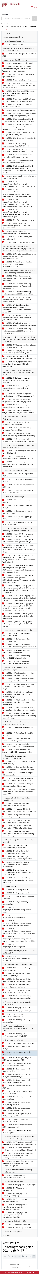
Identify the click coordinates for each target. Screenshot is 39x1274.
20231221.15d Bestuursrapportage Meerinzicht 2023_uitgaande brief (16, 657)
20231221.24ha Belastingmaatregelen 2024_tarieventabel (17, 1092)
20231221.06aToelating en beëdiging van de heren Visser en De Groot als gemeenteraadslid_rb (18, 264)
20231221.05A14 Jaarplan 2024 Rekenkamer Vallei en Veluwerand (19, 177)
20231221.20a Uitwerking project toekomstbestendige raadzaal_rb (15, 852)
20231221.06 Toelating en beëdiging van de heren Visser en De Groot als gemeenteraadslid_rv (19, 256)
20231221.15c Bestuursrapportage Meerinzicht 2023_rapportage (16, 651)
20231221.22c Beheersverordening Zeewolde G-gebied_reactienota (16, 986)
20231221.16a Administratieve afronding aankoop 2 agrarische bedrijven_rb (18, 680)
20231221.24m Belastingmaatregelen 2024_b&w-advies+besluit (17, 1126)
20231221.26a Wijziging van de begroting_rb (14, 1189)
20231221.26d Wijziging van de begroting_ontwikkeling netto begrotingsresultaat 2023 (14, 1207)
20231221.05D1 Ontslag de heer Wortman (20, 242)
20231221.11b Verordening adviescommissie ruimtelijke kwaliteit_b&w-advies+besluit (17, 464)
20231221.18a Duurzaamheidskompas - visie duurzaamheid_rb (18, 774)
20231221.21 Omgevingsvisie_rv (16, 890)
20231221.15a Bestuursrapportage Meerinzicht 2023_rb (16, 640)
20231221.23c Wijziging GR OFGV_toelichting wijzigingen (13, 1015)
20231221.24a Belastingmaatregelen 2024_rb (16, 1048)
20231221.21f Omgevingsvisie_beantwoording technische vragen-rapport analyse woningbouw (17, 923)
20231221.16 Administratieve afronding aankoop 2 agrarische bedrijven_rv (18, 674)
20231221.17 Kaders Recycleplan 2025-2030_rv (17, 728)
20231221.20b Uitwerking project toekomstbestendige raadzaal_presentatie (17, 857)
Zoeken (3, 15)
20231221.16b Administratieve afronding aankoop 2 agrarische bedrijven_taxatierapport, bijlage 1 (19, 686)
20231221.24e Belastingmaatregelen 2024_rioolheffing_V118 (16, 1070)
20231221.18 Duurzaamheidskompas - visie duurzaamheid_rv (19, 762)
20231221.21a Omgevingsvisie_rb (17, 893)
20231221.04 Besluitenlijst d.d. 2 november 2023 (19, 55)
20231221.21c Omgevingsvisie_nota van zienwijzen (18, 897)
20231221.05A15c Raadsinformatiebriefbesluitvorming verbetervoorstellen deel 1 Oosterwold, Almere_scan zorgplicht (16, 213)
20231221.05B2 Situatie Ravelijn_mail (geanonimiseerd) (17, 238)
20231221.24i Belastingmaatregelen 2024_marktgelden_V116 (16, 1103)
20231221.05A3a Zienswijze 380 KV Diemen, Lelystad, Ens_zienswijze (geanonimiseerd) (19, 100)
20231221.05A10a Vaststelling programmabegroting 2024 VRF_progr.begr (17, 150)
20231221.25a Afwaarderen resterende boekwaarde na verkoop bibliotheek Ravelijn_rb (19, 1149)
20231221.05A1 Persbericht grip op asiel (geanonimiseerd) (18, 75)
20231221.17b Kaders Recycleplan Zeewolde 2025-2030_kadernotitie (16, 740)
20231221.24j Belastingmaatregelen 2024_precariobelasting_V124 (16, 1109)
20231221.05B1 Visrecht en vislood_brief (19, 220)
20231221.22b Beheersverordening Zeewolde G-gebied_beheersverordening (16, 980)
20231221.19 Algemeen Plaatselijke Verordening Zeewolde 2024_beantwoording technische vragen (18, 833)
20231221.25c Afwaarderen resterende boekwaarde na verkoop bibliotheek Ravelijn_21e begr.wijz (17, 1163)
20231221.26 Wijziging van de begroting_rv (20, 1185)
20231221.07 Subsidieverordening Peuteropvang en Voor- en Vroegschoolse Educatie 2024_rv (17, 278)
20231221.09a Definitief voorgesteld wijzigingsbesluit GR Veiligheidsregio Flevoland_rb (16, 388)
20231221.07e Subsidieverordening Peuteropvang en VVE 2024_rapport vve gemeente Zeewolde (16, 317)
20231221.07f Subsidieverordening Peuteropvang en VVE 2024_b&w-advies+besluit (19, 324)
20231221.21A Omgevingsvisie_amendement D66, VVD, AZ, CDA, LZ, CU (18, 958)
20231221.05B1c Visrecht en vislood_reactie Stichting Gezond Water (16, 232)
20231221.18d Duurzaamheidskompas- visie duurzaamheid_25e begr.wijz (17, 785)
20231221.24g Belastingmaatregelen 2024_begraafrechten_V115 (16, 1081)
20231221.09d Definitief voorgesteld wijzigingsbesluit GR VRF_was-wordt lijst (16, 406)
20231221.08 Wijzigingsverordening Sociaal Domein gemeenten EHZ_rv (19, 346)
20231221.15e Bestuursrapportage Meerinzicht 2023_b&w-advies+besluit (16, 662)
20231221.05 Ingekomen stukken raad (19, 63)
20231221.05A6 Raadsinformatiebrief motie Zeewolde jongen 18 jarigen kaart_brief (19, 114)
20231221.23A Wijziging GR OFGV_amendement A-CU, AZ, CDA (14, 1035)
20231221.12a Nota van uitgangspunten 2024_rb (18, 480)
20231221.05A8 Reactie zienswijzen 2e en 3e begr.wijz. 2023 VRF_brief (18, 133)
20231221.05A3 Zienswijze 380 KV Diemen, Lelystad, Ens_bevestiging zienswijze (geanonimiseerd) (18, 93)
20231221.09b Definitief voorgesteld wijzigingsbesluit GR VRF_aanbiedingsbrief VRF (18, 395)
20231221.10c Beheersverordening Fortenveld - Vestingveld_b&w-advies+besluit (18, 440)
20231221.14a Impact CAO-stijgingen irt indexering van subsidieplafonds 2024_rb (18, 540)
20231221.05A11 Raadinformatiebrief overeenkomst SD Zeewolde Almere (17, 156)
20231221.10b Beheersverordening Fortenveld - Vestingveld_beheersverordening (18, 434)
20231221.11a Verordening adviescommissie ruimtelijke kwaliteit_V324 (17, 457)
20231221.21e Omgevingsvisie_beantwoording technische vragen (17, 909)
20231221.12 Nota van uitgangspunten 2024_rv (17, 475)
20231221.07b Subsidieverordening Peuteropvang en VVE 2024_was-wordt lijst (17, 293)
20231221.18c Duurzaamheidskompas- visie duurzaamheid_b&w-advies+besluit (17, 779)
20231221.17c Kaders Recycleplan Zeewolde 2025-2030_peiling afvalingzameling (18, 745)
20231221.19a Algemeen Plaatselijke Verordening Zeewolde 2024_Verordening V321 (19, 810)
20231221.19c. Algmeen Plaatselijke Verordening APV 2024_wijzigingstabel (16, 821)
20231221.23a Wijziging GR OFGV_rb (18, 1011)
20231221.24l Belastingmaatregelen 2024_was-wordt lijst (16, 1120)
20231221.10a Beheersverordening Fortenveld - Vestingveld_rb (16, 429)
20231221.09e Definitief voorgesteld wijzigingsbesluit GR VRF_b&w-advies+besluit (18, 411)
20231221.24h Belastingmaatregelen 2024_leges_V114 (17, 1087)
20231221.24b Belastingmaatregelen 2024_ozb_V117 (17, 1053)
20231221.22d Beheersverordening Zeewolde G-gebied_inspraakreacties (16, 991)
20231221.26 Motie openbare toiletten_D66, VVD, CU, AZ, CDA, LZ (14, 1176)
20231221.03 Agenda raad (14, 44)
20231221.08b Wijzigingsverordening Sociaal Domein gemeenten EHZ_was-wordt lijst (19, 357)
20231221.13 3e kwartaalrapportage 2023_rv (16, 501)
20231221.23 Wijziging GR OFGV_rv (17, 1008)
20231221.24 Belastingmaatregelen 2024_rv (20, 1043)
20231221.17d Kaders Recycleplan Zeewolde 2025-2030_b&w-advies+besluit (17, 751)
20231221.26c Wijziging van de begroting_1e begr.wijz (14, 1200)
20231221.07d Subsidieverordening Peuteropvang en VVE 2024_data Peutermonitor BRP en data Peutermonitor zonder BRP (17, 308)
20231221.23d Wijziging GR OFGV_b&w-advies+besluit (17, 1021)
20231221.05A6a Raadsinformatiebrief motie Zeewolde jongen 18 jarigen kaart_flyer (18, 120)
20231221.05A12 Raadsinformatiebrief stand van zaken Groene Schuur (17, 161)
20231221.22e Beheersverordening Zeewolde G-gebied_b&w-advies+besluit (16, 997)
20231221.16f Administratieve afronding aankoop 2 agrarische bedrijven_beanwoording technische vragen (19, 715)
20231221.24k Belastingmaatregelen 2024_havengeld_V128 (16, 1115)
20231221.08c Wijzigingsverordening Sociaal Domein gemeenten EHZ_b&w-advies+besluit (17, 364)
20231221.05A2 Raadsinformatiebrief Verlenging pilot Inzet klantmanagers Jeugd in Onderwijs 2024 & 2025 (18, 85)
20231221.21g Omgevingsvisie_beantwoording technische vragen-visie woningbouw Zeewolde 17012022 (18, 931)
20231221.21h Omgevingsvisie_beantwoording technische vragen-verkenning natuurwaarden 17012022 (18, 938)
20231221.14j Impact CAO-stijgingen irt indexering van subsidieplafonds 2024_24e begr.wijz (17, 624)
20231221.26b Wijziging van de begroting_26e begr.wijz (14, 1194)
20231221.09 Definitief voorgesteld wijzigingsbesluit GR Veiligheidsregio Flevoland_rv (16, 380)
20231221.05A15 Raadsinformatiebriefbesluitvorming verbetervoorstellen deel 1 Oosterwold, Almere (19, 184)
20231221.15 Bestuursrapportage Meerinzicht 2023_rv (16, 634)
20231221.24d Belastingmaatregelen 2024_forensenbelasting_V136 (17, 1064)
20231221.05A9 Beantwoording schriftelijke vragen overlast (19, 139)
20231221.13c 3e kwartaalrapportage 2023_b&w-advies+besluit (17, 518)
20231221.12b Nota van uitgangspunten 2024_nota (18, 486)
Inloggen (30, 1273)
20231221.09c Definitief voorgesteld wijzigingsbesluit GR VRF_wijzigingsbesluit (17, 400)
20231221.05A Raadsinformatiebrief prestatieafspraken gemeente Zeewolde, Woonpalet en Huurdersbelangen (16, 68)
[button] (34, 18)
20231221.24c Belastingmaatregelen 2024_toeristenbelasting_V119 (16, 1059)
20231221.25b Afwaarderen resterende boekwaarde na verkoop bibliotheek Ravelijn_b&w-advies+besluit (17, 1155)
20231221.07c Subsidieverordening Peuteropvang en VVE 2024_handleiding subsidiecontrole (16, 299)
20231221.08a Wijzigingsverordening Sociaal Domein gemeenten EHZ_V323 (17, 351)
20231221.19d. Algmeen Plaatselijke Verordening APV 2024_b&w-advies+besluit (17, 827)
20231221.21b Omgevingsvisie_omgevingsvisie (13, 916)
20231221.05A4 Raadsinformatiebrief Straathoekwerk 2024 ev (17, 105)
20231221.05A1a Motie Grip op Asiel (18, 80)
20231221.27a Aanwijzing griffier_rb (18, 1228)
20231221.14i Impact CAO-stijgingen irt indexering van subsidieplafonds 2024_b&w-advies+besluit (18, 616)
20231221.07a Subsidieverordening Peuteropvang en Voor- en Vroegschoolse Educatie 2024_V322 (17, 286)
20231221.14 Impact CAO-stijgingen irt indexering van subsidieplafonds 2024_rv (17, 535)
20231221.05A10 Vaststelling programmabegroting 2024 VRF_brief (15, 145)
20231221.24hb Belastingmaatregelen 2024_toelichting (17, 1098)
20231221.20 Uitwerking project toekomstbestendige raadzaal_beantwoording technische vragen (18, 872)
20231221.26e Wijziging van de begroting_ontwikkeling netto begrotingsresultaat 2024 (14, 1215)
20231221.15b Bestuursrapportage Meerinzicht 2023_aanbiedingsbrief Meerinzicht (19, 645)
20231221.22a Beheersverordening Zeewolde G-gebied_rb (16, 974)
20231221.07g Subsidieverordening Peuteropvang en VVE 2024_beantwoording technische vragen (17, 331)
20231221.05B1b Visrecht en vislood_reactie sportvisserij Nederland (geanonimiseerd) (16, 225)
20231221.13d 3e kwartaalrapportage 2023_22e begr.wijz (17, 523)
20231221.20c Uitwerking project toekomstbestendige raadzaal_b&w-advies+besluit (15, 864)
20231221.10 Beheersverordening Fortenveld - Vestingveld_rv (16, 423)
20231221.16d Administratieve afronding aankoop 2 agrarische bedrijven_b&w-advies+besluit (18, 702)
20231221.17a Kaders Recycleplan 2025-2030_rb (18, 734)
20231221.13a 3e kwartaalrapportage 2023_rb (17, 506)
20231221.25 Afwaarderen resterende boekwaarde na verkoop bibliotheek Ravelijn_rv (19, 1143)
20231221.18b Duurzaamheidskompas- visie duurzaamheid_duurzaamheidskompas (18, 768)
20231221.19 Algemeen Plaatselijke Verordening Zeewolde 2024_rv (16, 804)
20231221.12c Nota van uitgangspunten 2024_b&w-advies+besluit (18, 491)
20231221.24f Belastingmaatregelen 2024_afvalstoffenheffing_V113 (16, 1075)
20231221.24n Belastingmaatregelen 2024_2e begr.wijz (17, 1131)
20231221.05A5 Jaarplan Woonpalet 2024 (20, 110)
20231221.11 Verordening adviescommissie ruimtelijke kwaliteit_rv (19, 452)
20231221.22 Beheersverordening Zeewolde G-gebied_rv (16, 969)
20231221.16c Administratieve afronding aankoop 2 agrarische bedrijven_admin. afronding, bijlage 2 (18, 694)
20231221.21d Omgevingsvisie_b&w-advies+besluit (16, 903)
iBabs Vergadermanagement (12, 1273)
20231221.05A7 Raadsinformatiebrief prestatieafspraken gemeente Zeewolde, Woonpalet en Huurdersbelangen (17, 127)
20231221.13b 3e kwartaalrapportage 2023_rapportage (17, 512)
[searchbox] (16, 18)
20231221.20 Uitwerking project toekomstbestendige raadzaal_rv (15, 846)
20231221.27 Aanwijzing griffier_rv (17, 1224)
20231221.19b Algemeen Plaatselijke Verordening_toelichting (16, 816)
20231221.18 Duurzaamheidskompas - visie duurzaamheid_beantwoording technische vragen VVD (19, 791)
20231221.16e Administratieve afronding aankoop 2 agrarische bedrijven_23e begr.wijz (18, 709)
